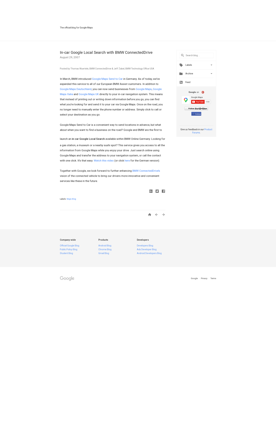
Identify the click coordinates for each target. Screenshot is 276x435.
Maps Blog (71, 199)
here (127, 160)
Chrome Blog (104, 249)
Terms (213, 278)
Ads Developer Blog (147, 249)
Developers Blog (145, 245)
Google (194, 278)
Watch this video (104, 160)
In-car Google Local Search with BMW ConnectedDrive (106, 52)
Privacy (204, 278)
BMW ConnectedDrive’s (146, 170)
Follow (198, 114)
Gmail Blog (103, 253)
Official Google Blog (69, 245)
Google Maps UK (89, 94)
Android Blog (104, 245)
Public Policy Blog (68, 249)
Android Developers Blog (149, 253)
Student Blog (66, 253)
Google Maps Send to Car (107, 78)
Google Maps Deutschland (76, 89)
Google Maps (144, 89)
